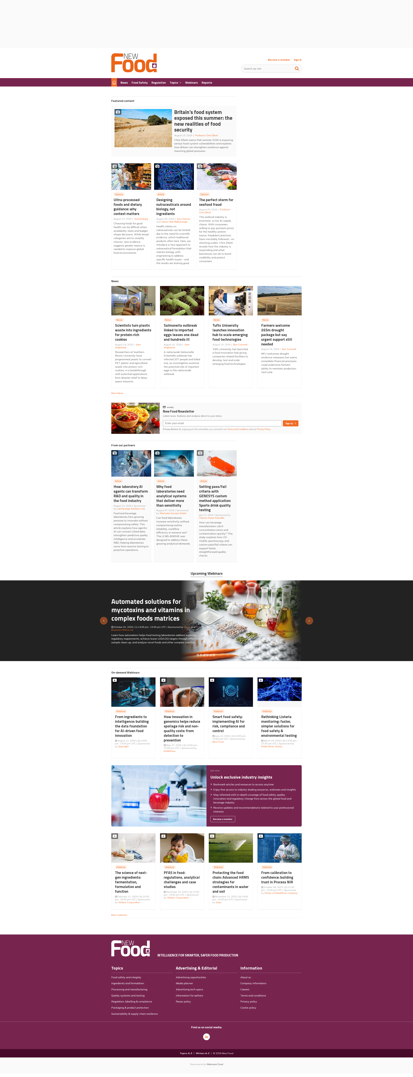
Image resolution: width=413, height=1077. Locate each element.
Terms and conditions (253, 995)
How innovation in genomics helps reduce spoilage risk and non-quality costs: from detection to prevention (182, 728)
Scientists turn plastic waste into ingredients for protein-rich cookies (133, 332)
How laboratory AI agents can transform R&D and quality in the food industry (131, 493)
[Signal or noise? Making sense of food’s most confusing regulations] (204, 655)
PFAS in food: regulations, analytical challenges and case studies (182, 879)
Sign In (298, 60)
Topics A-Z (186, 1053)
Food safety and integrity (126, 977)
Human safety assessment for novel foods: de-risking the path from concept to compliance (157, 611)
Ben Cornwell (240, 344)
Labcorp (188, 628)
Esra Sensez (183, 218)
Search (297, 67)
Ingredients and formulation (127, 983)
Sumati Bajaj (141, 218)
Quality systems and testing (128, 995)
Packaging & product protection (130, 1007)
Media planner (184, 983)
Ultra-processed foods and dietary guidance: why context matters (128, 206)
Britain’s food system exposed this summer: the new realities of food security (203, 121)
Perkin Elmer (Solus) (271, 746)
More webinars (119, 915)
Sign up (289, 423)
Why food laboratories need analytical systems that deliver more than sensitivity (171, 496)
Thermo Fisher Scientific (211, 517)
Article (161, 194)
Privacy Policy (264, 429)
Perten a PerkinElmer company (281, 893)
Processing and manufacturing (129, 989)
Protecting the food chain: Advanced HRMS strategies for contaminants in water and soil (230, 882)
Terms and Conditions (238, 429)
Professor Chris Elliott (206, 135)
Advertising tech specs (189, 989)
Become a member (279, 60)
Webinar (121, 711)
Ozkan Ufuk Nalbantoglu (174, 221)
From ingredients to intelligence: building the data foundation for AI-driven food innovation (132, 726)
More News (117, 393)
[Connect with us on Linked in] (206, 1036)
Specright (123, 746)
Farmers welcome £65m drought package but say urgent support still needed (276, 334)
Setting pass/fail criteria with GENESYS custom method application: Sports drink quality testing (215, 498)
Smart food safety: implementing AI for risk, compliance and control (228, 723)
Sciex (219, 902)
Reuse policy (183, 1001)
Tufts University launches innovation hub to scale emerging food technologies (230, 332)
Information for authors (189, 995)
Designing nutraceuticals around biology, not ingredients (173, 206)
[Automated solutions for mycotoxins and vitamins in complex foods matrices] (207, 655)
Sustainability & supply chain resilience (134, 1013)
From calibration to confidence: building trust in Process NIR (277, 877)
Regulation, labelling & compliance (131, 1001)
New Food (218, 741)
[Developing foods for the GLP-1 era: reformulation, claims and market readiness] (214, 655)
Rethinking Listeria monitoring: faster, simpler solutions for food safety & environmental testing (279, 726)
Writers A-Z (202, 1053)
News (119, 319)
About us (245, 977)
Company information (253, 983)
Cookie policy (248, 1007)
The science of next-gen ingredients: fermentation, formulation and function (131, 882)
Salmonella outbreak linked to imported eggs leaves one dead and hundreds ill (181, 332)
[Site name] (134, 71)
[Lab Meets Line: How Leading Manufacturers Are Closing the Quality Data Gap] (201, 655)
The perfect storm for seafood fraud (216, 202)
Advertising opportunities (191, 977)
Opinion (119, 194)
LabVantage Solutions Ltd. (131, 508)
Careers (244, 989)
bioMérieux (170, 751)
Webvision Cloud (215, 1064)
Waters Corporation (129, 902)
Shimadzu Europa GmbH (173, 513)
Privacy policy (248, 1001)
